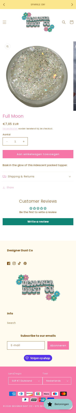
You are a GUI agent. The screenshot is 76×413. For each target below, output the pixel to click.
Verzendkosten (10, 128)
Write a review (38, 222)
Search (11, 323)
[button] (4, 22)
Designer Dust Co (22, 406)
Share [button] (10, 187)
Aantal (6, 134)
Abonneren (58, 345)
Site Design (41, 406)
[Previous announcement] (4, 4)
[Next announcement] (72, 4)
